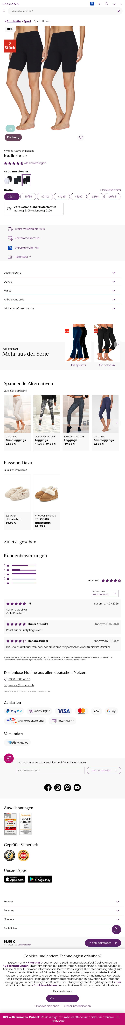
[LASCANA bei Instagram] (57, 787)
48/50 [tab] (79, 196)
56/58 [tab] (112, 196)
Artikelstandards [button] (14, 299)
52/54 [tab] (95, 196)
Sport (27, 21)
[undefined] (118, 344)
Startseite (14, 21)
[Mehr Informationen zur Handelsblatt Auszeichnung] (25, 824)
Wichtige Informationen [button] (19, 308)
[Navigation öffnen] (3, 10)
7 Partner (34, 962)
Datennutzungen (16, 966)
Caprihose (107, 365)
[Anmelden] (106, 3)
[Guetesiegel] (23, 855)
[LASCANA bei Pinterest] (67, 787)
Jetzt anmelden (101, 770)
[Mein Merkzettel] (114, 3)
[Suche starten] (118, 11)
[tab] (8, 180)
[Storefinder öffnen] (99, 3)
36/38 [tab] (28, 196)
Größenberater (111, 190)
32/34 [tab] (11, 196)
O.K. (52, 998)
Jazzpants (78, 365)
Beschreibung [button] (12, 273)
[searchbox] (61, 11)
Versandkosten (24, 945)
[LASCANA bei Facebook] (48, 787)
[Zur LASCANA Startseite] (10, 3)
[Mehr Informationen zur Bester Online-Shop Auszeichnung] (10, 824)
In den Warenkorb (100, 943)
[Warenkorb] (121, 3)
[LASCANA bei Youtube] (77, 787)
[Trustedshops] (9, 855)
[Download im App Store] (14, 879)
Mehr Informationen (78, 1006)
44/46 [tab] (62, 196)
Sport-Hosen (42, 21)
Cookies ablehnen (46, 985)
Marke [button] (7, 290)
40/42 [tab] (45, 196)
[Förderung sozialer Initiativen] (10, 128)
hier (118, 982)
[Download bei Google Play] (40, 879)
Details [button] (8, 282)
